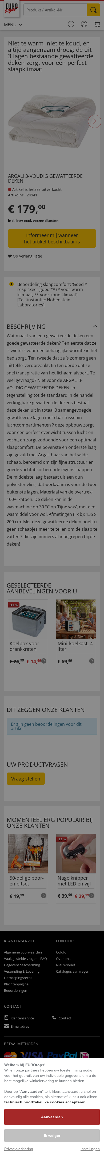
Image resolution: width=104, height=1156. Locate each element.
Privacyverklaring (18, 1149)
